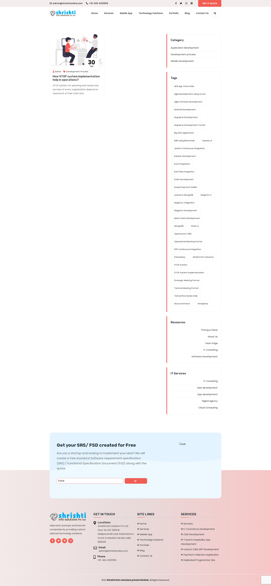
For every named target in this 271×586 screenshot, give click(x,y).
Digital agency (210, 401)
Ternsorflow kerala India (186, 295)
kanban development (185, 156)
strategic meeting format (187, 280)
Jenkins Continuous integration (189, 148)
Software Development (205, 356)
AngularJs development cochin (189, 125)
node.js (195, 226)
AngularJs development (186, 117)
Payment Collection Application (201, 554)
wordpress (203, 303)
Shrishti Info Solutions (203, 257)
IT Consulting (210, 350)
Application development (185, 47)
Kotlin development (184, 179)
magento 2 (206, 195)
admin (57, 71)
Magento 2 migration (184, 202)
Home (94, 13)
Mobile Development (182, 61)
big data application (184, 132)
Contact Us (202, 13)
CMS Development (193, 534)
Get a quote (209, 3)
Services (109, 13)
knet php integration (184, 171)
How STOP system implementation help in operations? (76, 78)
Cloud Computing (208, 407)
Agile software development (188, 101)
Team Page (211, 343)
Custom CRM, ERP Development (201, 549)
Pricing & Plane (209, 330)
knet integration (182, 163)
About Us (213, 336)
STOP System (180, 264)
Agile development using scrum (190, 94)
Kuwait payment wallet (185, 187)
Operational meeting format (188, 241)
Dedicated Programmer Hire (199, 560)
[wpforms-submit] (136, 481)
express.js (207, 140)
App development (207, 394)
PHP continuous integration (187, 249)
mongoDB (178, 226)
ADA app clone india (184, 86)
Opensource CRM (182, 233)
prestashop (179, 257)
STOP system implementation (189, 272)
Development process (77, 71)
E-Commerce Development (199, 529)
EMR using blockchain (184, 140)
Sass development (207, 387)
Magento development (185, 210)
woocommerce (182, 303)
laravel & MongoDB (183, 195)
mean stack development (187, 218)
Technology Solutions (151, 13)
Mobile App (126, 13)
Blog (187, 13)
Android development (185, 109)
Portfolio (174, 13)
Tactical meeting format (186, 288)
